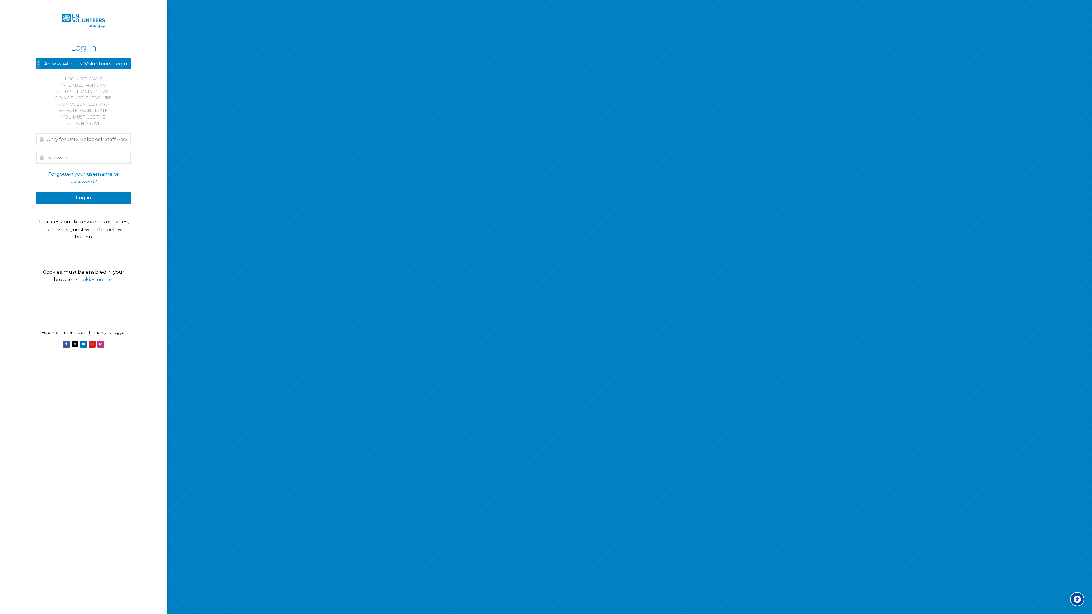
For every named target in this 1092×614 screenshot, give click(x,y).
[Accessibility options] (1077, 599)
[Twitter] (75, 344)
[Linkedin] (83, 344)
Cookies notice (94, 279)
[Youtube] (92, 344)
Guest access (83, 248)
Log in (83, 197)
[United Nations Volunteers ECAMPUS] (83, 21)
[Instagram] (100, 344)
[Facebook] (66, 344)
